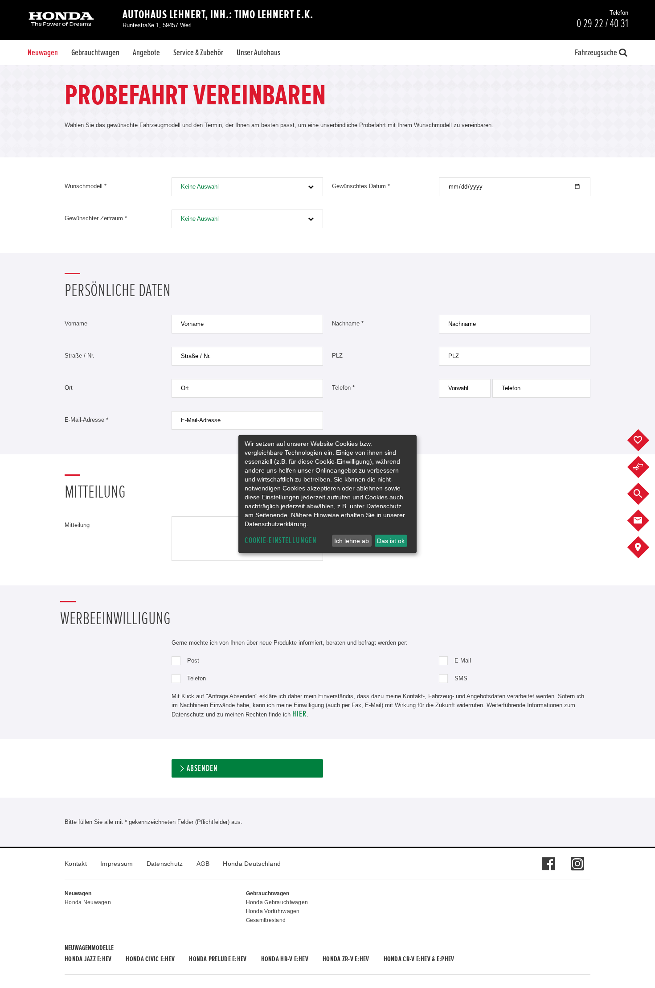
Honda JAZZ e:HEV (88, 959)
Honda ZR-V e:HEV (346, 959)
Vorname (76, 323)
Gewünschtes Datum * (361, 186)
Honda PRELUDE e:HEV (217, 959)
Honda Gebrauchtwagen (277, 902)
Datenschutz (165, 863)
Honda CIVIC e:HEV (150, 959)
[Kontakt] (645, 521)
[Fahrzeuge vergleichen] (645, 467)
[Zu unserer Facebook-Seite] (548, 859)
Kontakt (76, 863)
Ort (69, 387)
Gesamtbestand (266, 920)
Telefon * (343, 387)
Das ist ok (391, 540)
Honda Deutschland (252, 863)
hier (299, 714)
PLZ (337, 355)
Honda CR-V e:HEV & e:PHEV (419, 959)
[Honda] (61, 20)
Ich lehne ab (351, 540)
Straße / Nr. (79, 355)
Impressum (116, 863)
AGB (203, 863)
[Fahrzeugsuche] (645, 494)
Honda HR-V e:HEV (284, 959)
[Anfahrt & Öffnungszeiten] (645, 547)
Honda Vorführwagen (273, 911)
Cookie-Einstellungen (281, 540)
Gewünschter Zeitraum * (96, 218)
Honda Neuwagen (88, 902)
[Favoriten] (645, 440)
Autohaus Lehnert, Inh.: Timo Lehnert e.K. (218, 15)
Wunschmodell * (85, 186)
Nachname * (348, 323)
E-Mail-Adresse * (86, 419)
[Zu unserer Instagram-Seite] (577, 859)
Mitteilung (77, 525)
